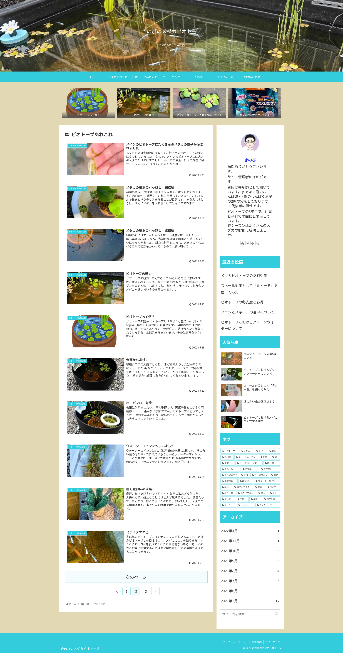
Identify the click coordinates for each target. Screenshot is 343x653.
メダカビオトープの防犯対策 (244, 275)
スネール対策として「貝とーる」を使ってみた (249, 288)
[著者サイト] (242, 243)
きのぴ (250, 160)
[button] (276, 614)
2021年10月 (250, 550)
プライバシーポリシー (235, 642)
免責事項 (257, 642)
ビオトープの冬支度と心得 (242, 302)
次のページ (136, 577)
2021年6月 (250, 590)
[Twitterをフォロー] (247, 243)
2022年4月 (250, 530)
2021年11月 (250, 540)
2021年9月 (250, 560)
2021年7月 (250, 580)
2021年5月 (250, 600)
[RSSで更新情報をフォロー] (257, 243)
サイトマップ (272, 642)
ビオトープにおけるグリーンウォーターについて (249, 325)
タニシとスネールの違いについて (247, 312)
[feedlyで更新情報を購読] (252, 243)
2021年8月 (250, 570)
